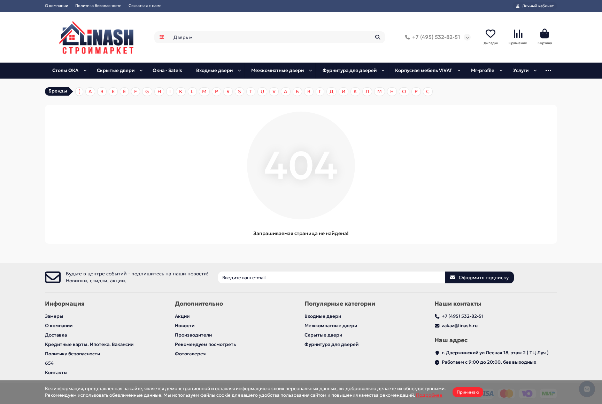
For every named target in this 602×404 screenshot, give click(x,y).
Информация (65, 303)
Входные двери (214, 70)
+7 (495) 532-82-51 (436, 37)
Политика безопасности (98, 5)
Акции (182, 316)
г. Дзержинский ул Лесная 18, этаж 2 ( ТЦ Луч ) (495, 353)
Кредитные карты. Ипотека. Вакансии (89, 344)
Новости (184, 326)
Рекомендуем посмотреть (205, 344)
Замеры (54, 316)
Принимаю (468, 392)
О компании (56, 5)
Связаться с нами (145, 5)
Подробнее (429, 395)
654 (49, 363)
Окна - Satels (167, 70)
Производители (193, 335)
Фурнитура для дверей (350, 70)
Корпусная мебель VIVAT (423, 70)
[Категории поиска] (161, 37)
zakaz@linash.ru (460, 326)
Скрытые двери (115, 70)
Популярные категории (339, 303)
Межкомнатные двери (277, 70)
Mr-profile (482, 70)
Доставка (56, 335)
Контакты (56, 372)
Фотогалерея (190, 354)
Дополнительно (199, 303)
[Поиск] (378, 37)
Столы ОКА (65, 70)
